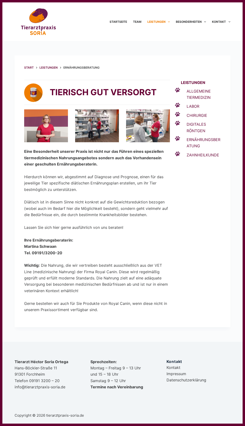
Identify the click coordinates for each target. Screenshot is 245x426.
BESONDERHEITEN (189, 22)
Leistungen (156, 22)
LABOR (193, 106)
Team (137, 22)
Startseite (118, 22)
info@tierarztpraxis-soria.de (40, 387)
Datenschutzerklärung (186, 380)
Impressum (176, 373)
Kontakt (219, 22)
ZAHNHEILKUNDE (203, 155)
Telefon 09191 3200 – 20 (37, 380)
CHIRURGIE (197, 115)
